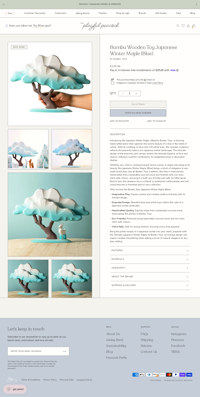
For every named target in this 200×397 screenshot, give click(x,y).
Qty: (113, 93)
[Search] (178, 25)
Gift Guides (161, 13)
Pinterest (177, 340)
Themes (102, 13)
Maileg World (82, 13)
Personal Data (66, 379)
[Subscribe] (64, 351)
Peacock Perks (116, 358)
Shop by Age (122, 13)
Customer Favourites (34, 13)
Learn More (157, 83)
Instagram (178, 334)
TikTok (175, 352)
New (10, 13)
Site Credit (155, 380)
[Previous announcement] (3, 4)
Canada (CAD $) (84, 380)
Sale (178, 13)
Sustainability (116, 346)
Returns (146, 346)
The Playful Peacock (181, 380)
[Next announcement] (196, 4)
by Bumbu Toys (118, 59)
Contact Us (149, 352)
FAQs (144, 334)
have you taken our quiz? (30, 25)
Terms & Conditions (31, 379)
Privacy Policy (50, 379)
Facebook (178, 346)
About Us (113, 334)
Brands (142, 13)
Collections (60, 13)
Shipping (147, 340)
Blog (192, 13)
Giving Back (114, 340)
